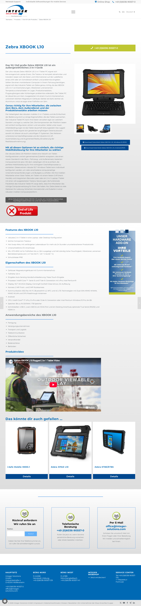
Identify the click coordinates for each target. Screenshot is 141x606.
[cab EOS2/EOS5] (1, 303)
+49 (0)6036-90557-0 (125, 2)
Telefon (10, 529)
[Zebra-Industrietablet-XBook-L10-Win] (105, 129)
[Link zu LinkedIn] (133, 602)
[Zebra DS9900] (139, 303)
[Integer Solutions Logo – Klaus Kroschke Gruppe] (17, 10)
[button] (5, 601)
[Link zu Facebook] (127, 602)
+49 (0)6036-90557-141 (70, 580)
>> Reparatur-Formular (122, 581)
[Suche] (119, 12)
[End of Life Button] (22, 210)
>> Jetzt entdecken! (97, 577)
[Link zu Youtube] (124, 602)
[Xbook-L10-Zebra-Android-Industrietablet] (104, 94)
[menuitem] (14, 1)
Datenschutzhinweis (52, 603)
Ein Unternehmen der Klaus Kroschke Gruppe (95, 603)
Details (27, 476)
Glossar (64, 603)
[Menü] (72, 12)
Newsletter (72, 603)
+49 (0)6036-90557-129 (43, 580)
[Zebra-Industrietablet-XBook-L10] (93, 129)
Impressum (38, 603)
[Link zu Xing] (130, 602)
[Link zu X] (120, 602)
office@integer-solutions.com (116, 528)
